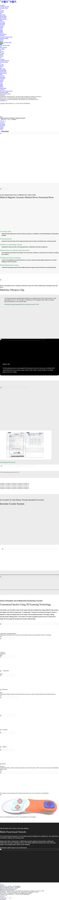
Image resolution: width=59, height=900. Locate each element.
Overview (2, 21)
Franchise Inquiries (4, 38)
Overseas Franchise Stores (6, 37)
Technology (2, 23)
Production (2, 24)
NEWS (1, 33)
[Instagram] (9, 888)
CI (0, 9)
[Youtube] (14, 888)
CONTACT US (3, 100)
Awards (1, 26)
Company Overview (4, 6)
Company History (4, 8)
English (1, 39)
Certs (1, 28)
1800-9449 (2, 896)
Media (1, 31)
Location (2, 10)
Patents (1, 27)
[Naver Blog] (3, 888)
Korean (1, 41)
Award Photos (3, 34)
